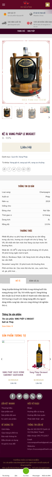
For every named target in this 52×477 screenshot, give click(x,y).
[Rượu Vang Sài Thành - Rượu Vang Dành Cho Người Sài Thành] (26, 4)
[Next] (45, 72)
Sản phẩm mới (7, 411)
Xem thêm (6, 326)
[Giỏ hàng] (47, 5)
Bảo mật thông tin (9, 436)
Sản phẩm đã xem (8, 415)
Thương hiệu (6, 408)
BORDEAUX (13, 380)
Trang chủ (21, 31)
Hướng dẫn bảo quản (36, 415)
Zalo (16, 475)
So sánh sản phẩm (8, 419)
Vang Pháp (31, 31)
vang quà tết (25, 162)
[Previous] (6, 72)
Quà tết (14, 157)
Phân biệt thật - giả (35, 419)
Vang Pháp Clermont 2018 (39, 373)
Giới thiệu (5, 429)
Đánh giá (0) (34, 280)
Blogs (29, 408)
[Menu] (3, 4)
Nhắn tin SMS (46, 475)
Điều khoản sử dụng (9, 440)
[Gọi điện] (26, 471)
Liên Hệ (26, 147)
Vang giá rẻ (14, 162)
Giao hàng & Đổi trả (9, 433)
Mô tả (18, 280)
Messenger (36, 475)
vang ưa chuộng (37, 162)
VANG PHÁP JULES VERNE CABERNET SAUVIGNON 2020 (13, 373)
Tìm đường (5, 475)
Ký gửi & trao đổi (8, 444)
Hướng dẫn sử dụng (35, 411)
